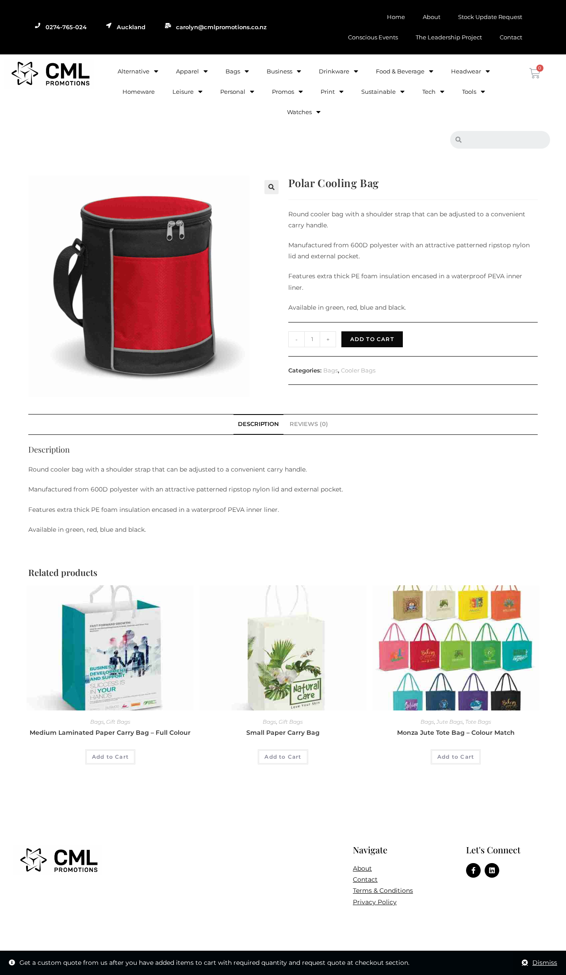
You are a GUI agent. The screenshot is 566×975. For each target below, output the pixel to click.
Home (396, 16)
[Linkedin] (492, 870)
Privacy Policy (375, 902)
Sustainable (378, 91)
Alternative (133, 71)
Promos (283, 91)
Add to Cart (372, 339)
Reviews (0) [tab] (309, 424)
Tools (469, 91)
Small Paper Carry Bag (283, 733)
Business (279, 71)
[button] (271, 187)
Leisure (183, 91)
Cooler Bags (358, 370)
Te (356, 890)
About (431, 16)
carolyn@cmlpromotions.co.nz (221, 27)
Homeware (138, 91)
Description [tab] (258, 424)
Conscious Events (373, 37)
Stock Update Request (490, 16)
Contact (511, 37)
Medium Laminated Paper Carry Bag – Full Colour (110, 733)
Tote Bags (478, 721)
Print (328, 91)
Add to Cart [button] (110, 756)
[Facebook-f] (473, 870)
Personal (232, 91)
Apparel (187, 71)
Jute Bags (449, 721)
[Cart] (533, 73)
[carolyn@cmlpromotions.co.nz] (168, 25)
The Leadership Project (449, 37)
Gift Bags (118, 721)
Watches (299, 111)
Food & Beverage (400, 71)
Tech (429, 91)
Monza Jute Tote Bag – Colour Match (456, 733)
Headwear (466, 71)
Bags (233, 71)
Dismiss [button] (544, 963)
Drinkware (334, 71)
